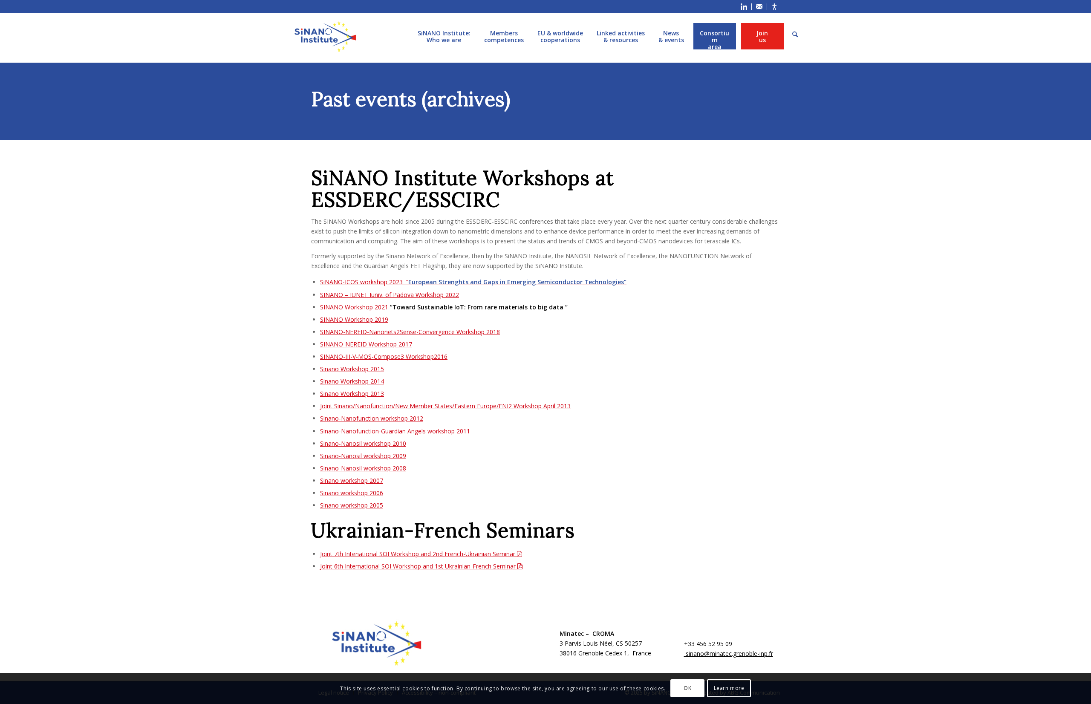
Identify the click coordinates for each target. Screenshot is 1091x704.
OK (687, 688)
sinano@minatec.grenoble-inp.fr (728, 653)
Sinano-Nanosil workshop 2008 (363, 468)
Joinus (762, 36)
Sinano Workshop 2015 (352, 369)
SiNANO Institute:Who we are (444, 36)
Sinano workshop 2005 (351, 505)
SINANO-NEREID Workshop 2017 (366, 344)
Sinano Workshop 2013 (352, 394)
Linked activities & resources (621, 36)
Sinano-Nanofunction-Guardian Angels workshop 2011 (395, 431)
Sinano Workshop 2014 (352, 381)
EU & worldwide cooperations (560, 36)
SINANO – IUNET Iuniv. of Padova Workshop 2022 (389, 295)
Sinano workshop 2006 (351, 493)
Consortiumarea (714, 36)
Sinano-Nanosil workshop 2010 (363, 443)
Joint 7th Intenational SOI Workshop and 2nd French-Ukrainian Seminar (418, 554)
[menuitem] (744, 6)
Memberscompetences (504, 36)
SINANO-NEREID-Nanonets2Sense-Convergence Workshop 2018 (410, 332)
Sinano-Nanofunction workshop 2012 (371, 418)
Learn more (729, 688)
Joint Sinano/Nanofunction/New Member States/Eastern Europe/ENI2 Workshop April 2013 (445, 406)
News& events (671, 36)
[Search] (795, 34)
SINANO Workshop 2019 (354, 319)
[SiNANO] (325, 36)
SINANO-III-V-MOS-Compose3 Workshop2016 (383, 356)
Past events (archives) (410, 99)
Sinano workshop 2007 (351, 480)
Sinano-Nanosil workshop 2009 (363, 456)
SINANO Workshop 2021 (444, 307)
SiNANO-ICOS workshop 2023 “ (473, 282)
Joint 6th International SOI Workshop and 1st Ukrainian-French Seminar (418, 566)
